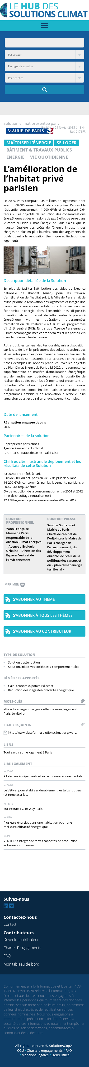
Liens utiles (61, 1055)
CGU (20, 1050)
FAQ (7, 955)
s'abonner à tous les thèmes (43, 615)
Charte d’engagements (22, 947)
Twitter (11, 905)
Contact (10, 924)
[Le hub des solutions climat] (44, 10)
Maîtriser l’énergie (28, 143)
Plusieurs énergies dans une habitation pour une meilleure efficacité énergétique (38, 824)
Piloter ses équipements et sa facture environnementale (43, 776)
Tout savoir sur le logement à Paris (28, 752)
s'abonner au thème (34, 599)
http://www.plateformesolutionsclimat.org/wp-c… (43, 732)
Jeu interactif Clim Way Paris (23, 808)
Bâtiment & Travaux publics (39, 150)
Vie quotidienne (49, 157)
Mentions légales (35, 1055)
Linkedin (6, 905)
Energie (15, 157)
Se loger (67, 143)
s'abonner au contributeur (42, 631)
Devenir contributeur (21, 939)
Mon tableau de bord (21, 964)
